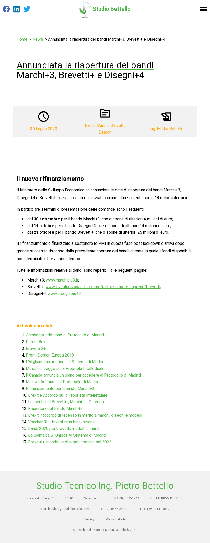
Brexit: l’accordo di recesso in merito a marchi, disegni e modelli (85, 415)
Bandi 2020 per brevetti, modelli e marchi (64, 428)
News (38, 39)
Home (22, 39)
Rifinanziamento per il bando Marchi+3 (60, 388)
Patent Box (36, 341)
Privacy (89, 519)
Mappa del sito (116, 519)
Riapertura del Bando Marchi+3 (55, 408)
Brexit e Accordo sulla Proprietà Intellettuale (67, 395)
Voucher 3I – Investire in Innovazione (61, 421)
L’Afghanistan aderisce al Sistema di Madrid (65, 361)
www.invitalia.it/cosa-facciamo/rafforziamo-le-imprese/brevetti (103, 286)
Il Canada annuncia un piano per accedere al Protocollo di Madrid (83, 375)
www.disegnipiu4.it (64, 293)
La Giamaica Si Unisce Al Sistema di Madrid (67, 435)
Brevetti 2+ (36, 348)
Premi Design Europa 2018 (50, 355)
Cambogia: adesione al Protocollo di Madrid (65, 335)
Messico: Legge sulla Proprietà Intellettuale (65, 368)
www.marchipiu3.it (62, 280)
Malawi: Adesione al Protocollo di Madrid (62, 381)
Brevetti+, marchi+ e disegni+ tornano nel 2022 (69, 441)
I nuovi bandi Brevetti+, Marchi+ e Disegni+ (66, 401)
